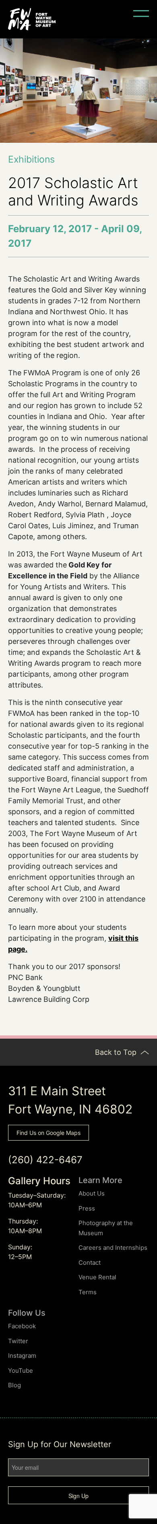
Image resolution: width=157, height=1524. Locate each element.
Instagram (22, 1355)
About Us (91, 1193)
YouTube (20, 1370)
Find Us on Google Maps (49, 1132)
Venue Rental (97, 1277)
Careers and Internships (112, 1247)
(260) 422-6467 (45, 1160)
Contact (89, 1262)
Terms (87, 1292)
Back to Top (116, 1052)
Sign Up (78, 1496)
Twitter (18, 1341)
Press (86, 1208)
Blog (14, 1385)
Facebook (22, 1326)
